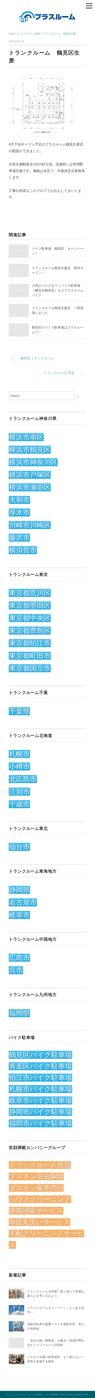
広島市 (19, 957)
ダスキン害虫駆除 (36, 1176)
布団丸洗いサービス (39, 1222)
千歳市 (19, 804)
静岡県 (19, 890)
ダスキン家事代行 (36, 1187)
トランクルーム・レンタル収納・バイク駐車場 (33, 1394)
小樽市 (19, 766)
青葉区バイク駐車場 (40, 1066)
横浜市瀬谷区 (29, 487)
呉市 (16, 970)
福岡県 (19, 1013)
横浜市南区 (26, 437)
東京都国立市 (29, 668)
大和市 (19, 500)
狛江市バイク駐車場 (40, 1077)
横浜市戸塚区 (29, 475)
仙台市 (19, 847)
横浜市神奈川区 (33, 462)
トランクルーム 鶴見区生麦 (59, 33)
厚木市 (19, 512)
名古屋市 (23, 902)
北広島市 (23, 779)
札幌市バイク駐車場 (40, 1089)
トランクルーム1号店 (59, 373)
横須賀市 (23, 550)
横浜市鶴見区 (29, 449)
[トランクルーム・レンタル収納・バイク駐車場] (47, 14)
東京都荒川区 (29, 593)
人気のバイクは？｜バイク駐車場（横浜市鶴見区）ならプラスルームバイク (57, 290)
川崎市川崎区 (29, 525)
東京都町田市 (29, 655)
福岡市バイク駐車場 (40, 1123)
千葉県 (19, 711)
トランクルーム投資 (40, 1165)
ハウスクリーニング (40, 1199)
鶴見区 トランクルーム (37, 358)
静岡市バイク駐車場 (40, 1112)
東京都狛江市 (29, 643)
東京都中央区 (29, 618)
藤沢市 (19, 537)
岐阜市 (19, 915)
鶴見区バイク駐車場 (40, 1055)
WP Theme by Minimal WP (74, 1394)
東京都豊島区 (29, 630)
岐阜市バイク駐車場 (40, 1100)
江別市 (19, 791)
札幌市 (19, 754)
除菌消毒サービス (36, 1210)
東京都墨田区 (29, 605)
